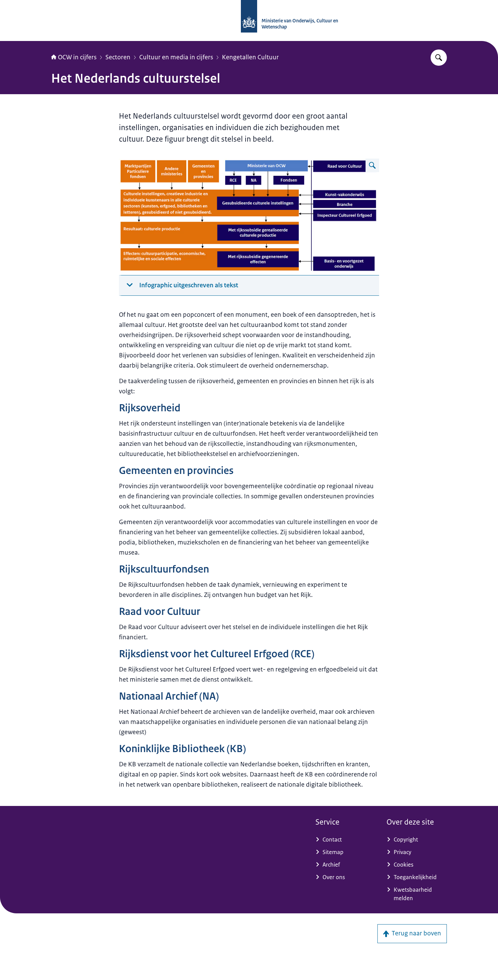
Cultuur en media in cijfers (176, 57)
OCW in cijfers (77, 57)
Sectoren (117, 57)
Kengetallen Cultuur (250, 57)
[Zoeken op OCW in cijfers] (439, 57)
